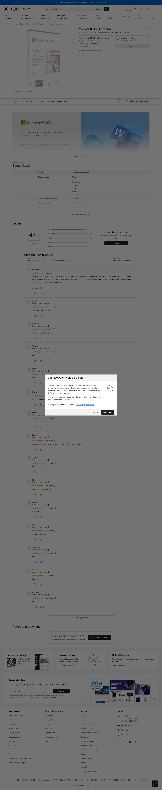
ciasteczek (61, 385)
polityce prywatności (85, 404)
